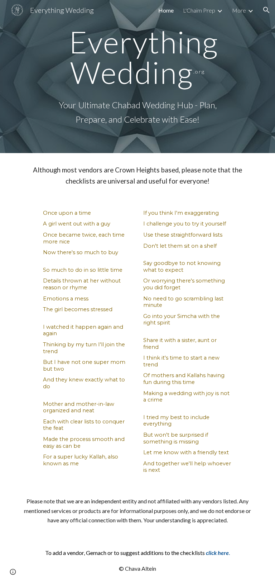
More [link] (239, 10)
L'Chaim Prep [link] (199, 10)
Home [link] (166, 10)
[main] (137, 57)
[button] (266, 10)
